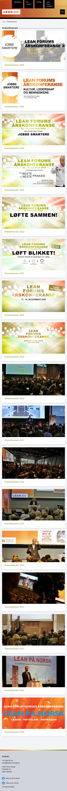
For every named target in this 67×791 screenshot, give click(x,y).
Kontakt (39, 2)
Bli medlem (28, 3)
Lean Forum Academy (49, 4)
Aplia (12, 787)
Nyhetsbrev (17, 2)
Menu (62, 12)
